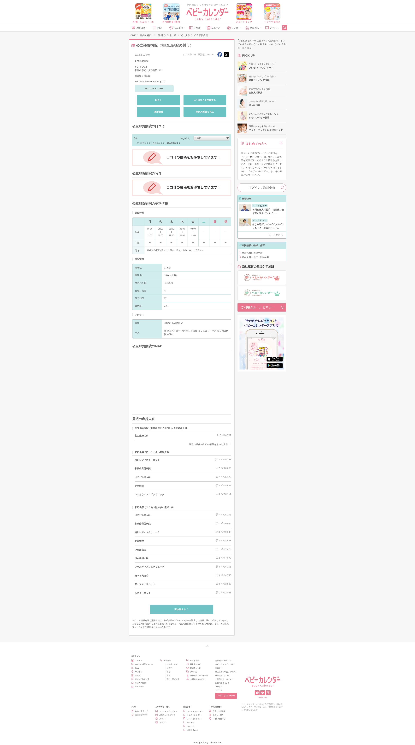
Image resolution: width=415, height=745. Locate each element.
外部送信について (222, 675)
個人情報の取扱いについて (226, 672)
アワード (162, 719)
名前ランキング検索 (167, 715)
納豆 (244, 48)
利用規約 (218, 686)
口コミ (158, 100)
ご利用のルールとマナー (258, 307)
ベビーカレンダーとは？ (225, 664)
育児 (168, 675)
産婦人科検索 (140, 683)
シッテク (190, 722)
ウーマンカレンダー (195, 711)
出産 (168, 672)
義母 (249, 48)
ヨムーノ (190, 726)
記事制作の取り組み (223, 661)
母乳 (265, 44)
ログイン (218, 690)
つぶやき (138, 672)
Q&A (159, 27)
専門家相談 (194, 661)
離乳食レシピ (195, 664)
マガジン (162, 722)
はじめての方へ (256, 143)
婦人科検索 (139, 686)
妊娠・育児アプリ (142, 711)
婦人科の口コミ (174, 143)
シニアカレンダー (194, 715)
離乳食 (244, 41)
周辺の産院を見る (205, 112)
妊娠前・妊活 (172, 664)
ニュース (215, 27)
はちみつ (252, 41)
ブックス (274, 27)
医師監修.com (192, 730)
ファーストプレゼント (168, 711)
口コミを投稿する (207, 100)
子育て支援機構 (219, 711)
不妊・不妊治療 (173, 679)
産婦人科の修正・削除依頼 (255, 257)
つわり (270, 44)
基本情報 (158, 112)
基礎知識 (140, 27)
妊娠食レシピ (195, 668)
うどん (277, 44)
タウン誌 (193, 672)
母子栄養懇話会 (219, 719)
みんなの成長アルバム (144, 664)
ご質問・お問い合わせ (226, 696)
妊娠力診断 (245, 44)
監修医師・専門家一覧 (199, 675)
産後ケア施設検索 (142, 679)
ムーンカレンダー (194, 719)
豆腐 (259, 41)
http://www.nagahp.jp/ (151, 81)
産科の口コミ (159, 143)
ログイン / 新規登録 (261, 187)
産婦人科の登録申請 (252, 252)
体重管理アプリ (141, 715)
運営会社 (218, 668)
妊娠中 (169, 668)
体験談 (197, 27)
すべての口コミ (143, 143)
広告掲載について (222, 683)
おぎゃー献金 (218, 715)
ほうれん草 (256, 44)
